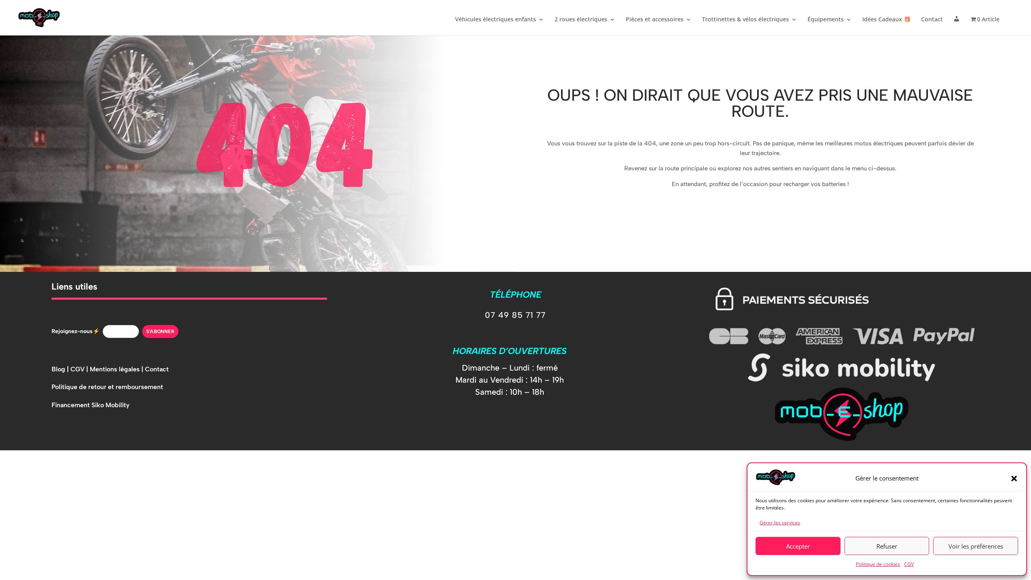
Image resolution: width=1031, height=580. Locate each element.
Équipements (825, 20)
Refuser (886, 546)
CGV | (80, 369)
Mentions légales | (117, 369)
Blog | (61, 369)
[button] (1014, 478)
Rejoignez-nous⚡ (75, 331)
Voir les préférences (975, 546)
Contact (932, 20)
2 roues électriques (581, 20)
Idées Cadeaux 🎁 (886, 20)
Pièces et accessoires (654, 20)
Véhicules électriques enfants (495, 20)
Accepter (798, 546)
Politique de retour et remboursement (107, 387)
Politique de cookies (878, 564)
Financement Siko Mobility (91, 405)
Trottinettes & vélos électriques (745, 20)
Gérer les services (780, 522)
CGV (909, 564)
